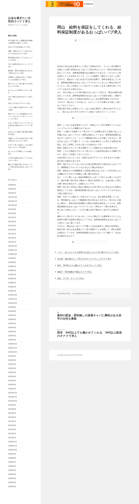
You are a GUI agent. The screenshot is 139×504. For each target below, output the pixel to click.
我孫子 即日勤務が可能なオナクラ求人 (74, 271)
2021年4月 (12, 425)
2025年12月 (12, 197)
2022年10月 (12, 352)
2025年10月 (12, 205)
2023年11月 (12, 299)
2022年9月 (12, 356)
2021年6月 (12, 417)
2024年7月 (12, 266)
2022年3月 (12, 380)
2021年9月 (12, 405)
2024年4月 (12, 278)
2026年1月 (12, 193)
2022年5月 (12, 372)
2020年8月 (12, 458)
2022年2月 (12, 384)
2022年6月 (12, 368)
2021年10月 (12, 401)
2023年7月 (12, 315)
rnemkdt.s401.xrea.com (82, 293)
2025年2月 (12, 238)
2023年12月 (12, 295)
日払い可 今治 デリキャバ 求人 (19, 103)
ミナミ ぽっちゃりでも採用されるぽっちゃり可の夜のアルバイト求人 (88, 252)
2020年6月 (12, 466)
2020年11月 (12, 446)
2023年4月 (12, 327)
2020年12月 (12, 442)
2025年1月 (12, 242)
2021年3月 (12, 429)
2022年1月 (12, 389)
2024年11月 (12, 250)
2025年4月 (12, 230)
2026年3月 (12, 185)
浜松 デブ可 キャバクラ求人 (70, 278)
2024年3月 (12, 283)
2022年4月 (12, 376)
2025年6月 (12, 221)
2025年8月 (12, 213)
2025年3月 (12, 234)
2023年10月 (12, 303)
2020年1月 (12, 486)
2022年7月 (12, 364)
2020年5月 (12, 470)
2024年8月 (12, 262)
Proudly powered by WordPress (69, 355)
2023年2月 (12, 336)
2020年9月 (12, 454)
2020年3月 (12, 478)
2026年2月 (12, 189)
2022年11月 (12, 348)
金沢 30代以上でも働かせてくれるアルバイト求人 (79, 265)
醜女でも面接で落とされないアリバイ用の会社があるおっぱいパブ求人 (20, 166)
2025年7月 (12, 217)
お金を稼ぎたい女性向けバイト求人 (19, 19)
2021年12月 (12, 393)
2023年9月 (12, 307)
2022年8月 (12, 360)
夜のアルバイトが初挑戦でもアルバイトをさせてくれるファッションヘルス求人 (20, 116)
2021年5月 (12, 421)
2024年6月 (12, 270)
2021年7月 (12, 413)
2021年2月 (12, 433)
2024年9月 (12, 258)
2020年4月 (12, 474)
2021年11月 (12, 397)
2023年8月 (12, 311)
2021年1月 (12, 437)
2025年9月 (12, 209)
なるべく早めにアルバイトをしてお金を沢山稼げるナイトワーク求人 (20, 125)
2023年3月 (12, 331)
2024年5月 (12, 274)
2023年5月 (12, 323)
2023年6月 (12, 319)
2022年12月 (12, 344)
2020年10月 (12, 450)
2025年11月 (12, 201)
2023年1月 (12, 340)
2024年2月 (12, 287)
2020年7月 (12, 462)
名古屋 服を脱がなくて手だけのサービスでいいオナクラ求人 (84, 258)
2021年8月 (12, 409)
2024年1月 (12, 291)
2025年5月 (12, 225)
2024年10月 (12, 254)
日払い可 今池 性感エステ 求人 (19, 47)
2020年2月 (12, 482)
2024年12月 (12, 246)
